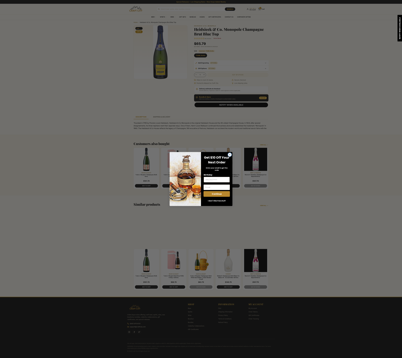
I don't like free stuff (217, 201)
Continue (217, 193)
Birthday (208, 174)
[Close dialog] (230, 155)
